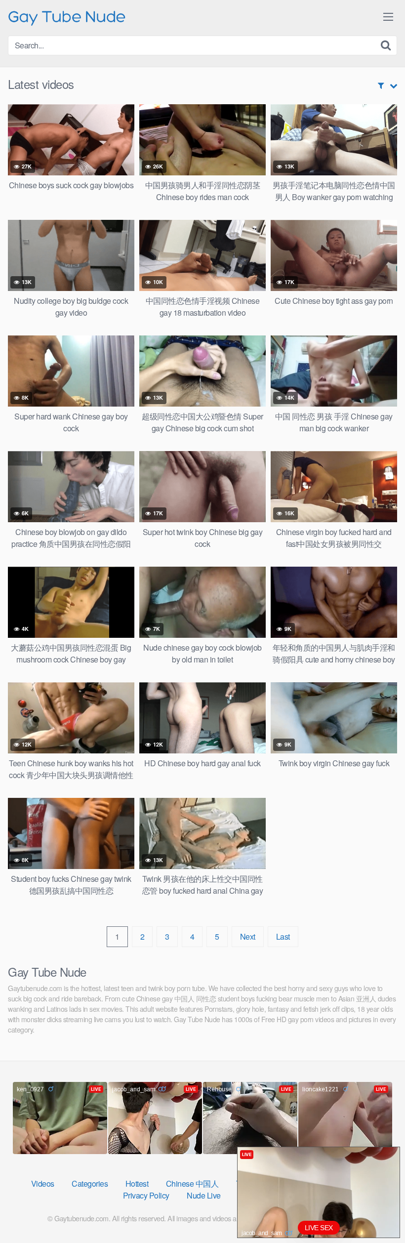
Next (247, 936)
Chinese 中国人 (192, 1183)
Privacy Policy (146, 1195)
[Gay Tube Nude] (67, 17)
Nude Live (204, 1195)
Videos (42, 1183)
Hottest (137, 1183)
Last (283, 936)
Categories (90, 1183)
